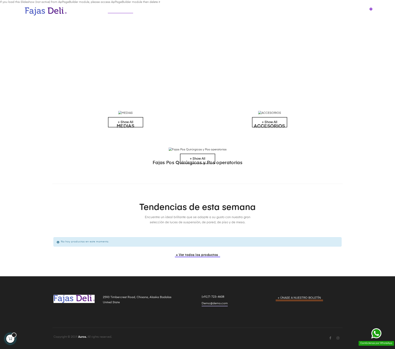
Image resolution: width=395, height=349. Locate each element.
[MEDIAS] (125, 113)
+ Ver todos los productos (197, 255)
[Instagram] (338, 338)
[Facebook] (330, 338)
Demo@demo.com (215, 303)
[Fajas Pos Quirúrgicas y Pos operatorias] (197, 149)
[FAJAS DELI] (46, 11)
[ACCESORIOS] (270, 113)
